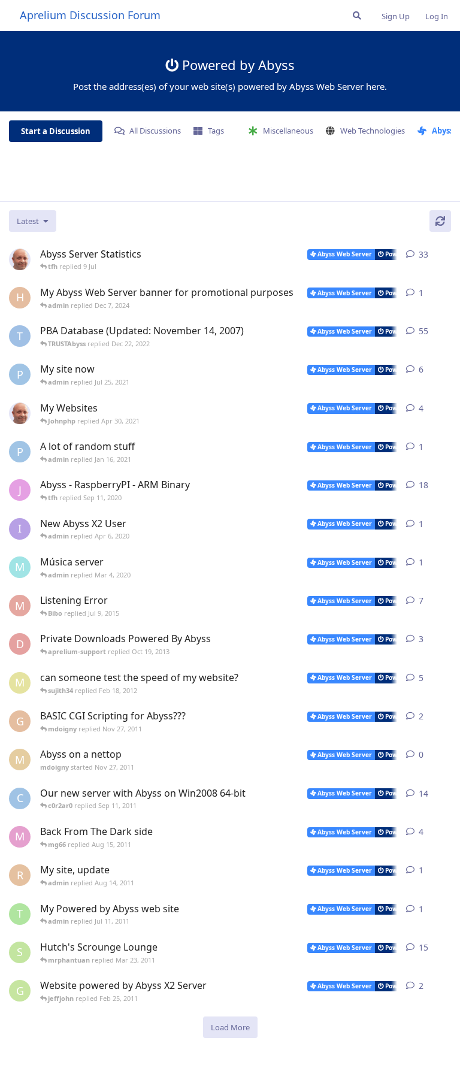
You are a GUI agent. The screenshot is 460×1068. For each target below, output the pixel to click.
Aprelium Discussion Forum (90, 15)
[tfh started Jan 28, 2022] (20, 259)
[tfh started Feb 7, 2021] (20, 413)
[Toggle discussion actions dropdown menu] (446, 254)
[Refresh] (440, 221)
